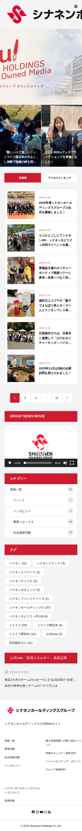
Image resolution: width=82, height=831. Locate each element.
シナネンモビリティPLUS (28, 616)
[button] (41, 446)
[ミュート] (65, 463)
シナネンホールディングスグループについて (22, 790)
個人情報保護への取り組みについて (63, 742)
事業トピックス (42, 521)
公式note (54, 634)
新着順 (23, 177)
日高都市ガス (21, 643)
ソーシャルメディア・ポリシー (63, 761)
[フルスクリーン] (72, 463)
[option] (41, 67)
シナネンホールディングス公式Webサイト (33, 723)
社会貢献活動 (42, 532)
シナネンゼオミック (24, 589)
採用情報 (10, 800)
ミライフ (18, 625)
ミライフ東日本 (49, 625)
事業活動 (10, 748)
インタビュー (42, 511)
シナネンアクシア (51, 563)
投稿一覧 (41, 489)
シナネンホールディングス (30, 607)
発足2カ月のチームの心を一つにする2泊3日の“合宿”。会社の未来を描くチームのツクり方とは (41, 682)
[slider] (38, 463)
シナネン (18, 563)
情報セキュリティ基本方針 (61, 753)
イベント (42, 500)
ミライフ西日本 (22, 634)
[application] (41, 446)
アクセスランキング (59, 177)
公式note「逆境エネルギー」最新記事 (38, 658)
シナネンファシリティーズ (29, 598)
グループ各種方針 (56, 769)
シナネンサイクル (23, 581)
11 (56, 398)
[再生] (10, 463)
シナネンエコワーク (24, 572)
